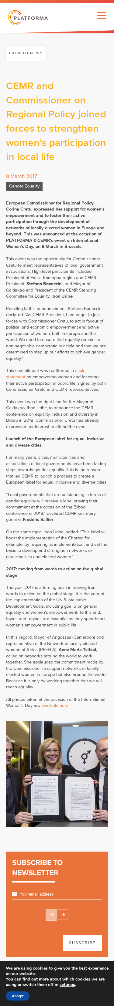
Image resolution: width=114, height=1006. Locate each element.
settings (67, 984)
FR (63, 914)
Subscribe (82, 943)
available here (54, 705)
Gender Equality (24, 186)
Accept (17, 996)
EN (51, 914)
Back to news (26, 53)
